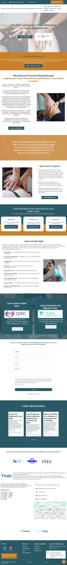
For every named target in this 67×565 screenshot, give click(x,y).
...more (14, 429)
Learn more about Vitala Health (32, 479)
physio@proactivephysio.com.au (17, 2)
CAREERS (46, 10)
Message (17, 368)
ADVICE (59, 8)
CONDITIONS (57, 6)
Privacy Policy (30, 393)
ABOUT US (50, 6)
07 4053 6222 (32, 2)
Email (16, 363)
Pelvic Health (53, 8)
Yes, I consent (20, 384)
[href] (50, 510)
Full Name (17, 351)
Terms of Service (36, 393)
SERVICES (46, 8)
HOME (45, 6)
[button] (16, 424)
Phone (17, 357)
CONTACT (51, 10)
